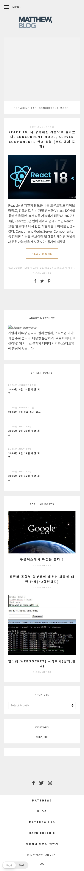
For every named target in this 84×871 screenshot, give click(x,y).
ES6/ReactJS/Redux (39, 268)
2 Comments (42, 565)
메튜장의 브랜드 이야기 (42, 843)
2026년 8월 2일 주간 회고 (24, 412)
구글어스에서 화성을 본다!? (42, 559)
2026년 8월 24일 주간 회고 (24, 391)
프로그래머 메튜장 (65, 268)
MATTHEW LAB (42, 822)
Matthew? (42, 800)
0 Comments (42, 273)
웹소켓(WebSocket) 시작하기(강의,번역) (42, 663)
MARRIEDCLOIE (42, 833)
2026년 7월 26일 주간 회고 (24, 432)
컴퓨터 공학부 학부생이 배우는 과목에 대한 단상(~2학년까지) (42, 579)
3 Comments (42, 672)
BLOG (42, 811)
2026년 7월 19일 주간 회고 (24, 455)
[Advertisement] (42, 69)
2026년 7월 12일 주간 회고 (24, 477)
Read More (42, 253)
